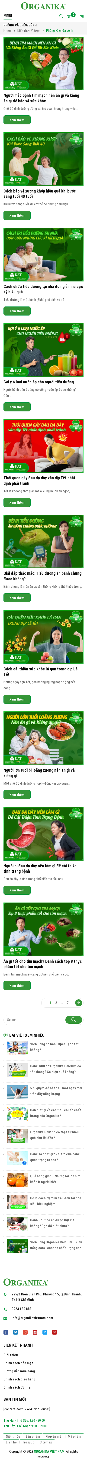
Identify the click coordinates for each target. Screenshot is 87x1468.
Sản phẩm (33, 1436)
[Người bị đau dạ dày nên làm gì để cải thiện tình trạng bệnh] (43, 834)
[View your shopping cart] (70, 16)
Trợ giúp (28, 1442)
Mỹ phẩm (74, 1436)
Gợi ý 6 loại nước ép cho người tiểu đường (38, 381)
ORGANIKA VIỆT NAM (49, 1451)
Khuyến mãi (53, 1436)
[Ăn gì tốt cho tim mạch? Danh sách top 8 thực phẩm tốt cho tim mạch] (43, 929)
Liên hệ (11, 1442)
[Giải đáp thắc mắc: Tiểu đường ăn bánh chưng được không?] (43, 541)
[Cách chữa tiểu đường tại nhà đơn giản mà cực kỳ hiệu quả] (43, 254)
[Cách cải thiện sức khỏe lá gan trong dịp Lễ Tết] (43, 637)
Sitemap (46, 1442)
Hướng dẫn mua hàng (19, 1371)
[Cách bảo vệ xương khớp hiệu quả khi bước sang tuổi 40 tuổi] (43, 159)
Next (78, 1002)
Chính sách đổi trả (17, 1387)
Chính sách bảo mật (18, 1363)
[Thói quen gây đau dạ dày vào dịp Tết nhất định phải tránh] (43, 446)
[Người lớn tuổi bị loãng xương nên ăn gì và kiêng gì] (43, 738)
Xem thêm (17, 120)
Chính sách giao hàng (19, 1379)
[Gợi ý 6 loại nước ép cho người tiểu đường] (43, 350)
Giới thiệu (10, 1355)
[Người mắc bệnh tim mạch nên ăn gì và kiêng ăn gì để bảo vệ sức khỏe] (43, 64)
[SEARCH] (73, 1020)
